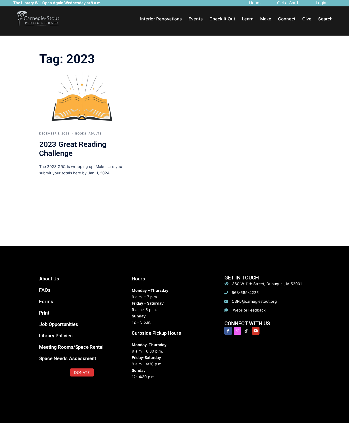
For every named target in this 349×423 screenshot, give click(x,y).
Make (265, 18)
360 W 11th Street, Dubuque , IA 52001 (267, 283)
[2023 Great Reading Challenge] (82, 98)
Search (325, 18)
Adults (95, 133)
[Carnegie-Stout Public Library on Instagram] (237, 331)
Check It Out (222, 18)
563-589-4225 (245, 292)
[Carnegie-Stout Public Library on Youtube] (255, 331)
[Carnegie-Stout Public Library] (38, 18)
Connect (287, 18)
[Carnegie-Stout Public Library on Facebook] (228, 331)
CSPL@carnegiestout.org (254, 301)
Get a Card (287, 2)
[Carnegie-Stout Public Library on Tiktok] (246, 331)
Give (306, 18)
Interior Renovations (161, 18)
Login (321, 2)
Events (196, 18)
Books (80, 133)
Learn (248, 18)
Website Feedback (249, 310)
